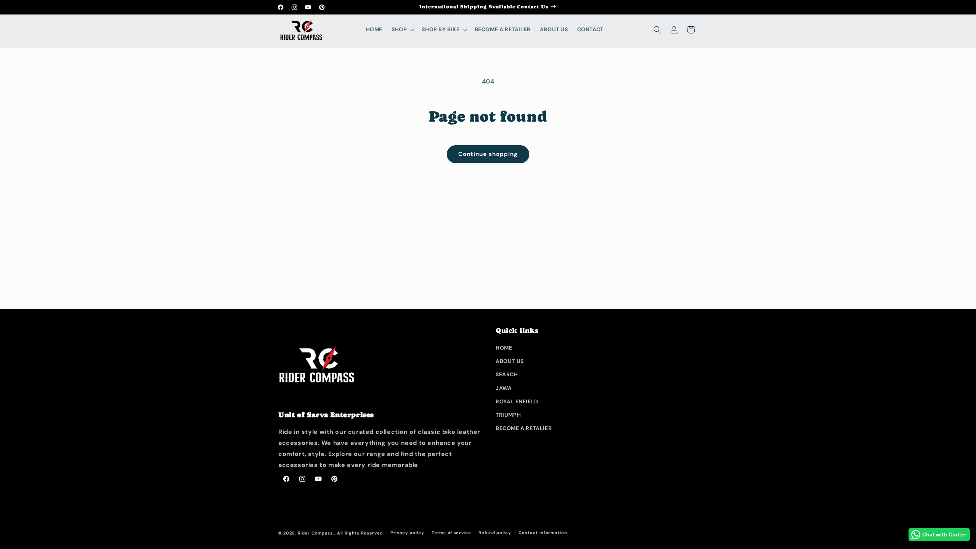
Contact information (542, 532)
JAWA (504, 388)
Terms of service (451, 532)
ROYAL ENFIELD (517, 401)
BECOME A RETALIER (524, 428)
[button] (402, 29)
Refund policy (494, 532)
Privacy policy (407, 532)
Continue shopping (488, 154)
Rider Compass (315, 533)
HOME (504, 347)
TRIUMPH (508, 414)
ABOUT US (510, 361)
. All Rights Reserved (358, 533)
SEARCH (507, 374)
